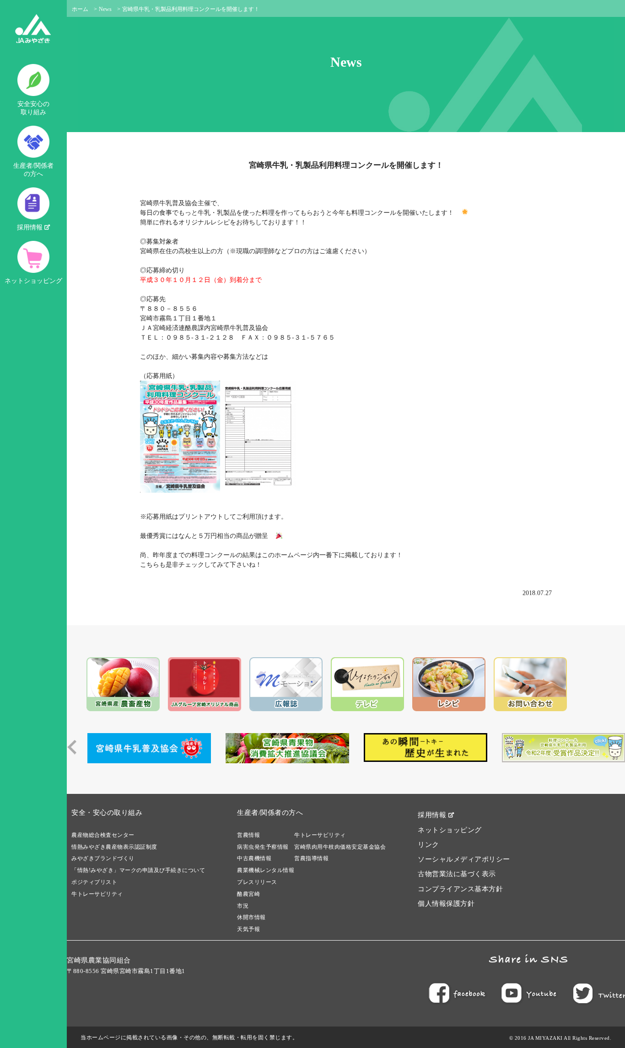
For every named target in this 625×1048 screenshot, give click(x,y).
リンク (428, 844)
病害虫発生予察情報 (263, 847)
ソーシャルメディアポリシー (464, 859)
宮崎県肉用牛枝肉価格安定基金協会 (340, 847)
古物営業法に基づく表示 (457, 874)
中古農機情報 (254, 858)
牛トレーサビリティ (97, 894)
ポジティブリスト (94, 882)
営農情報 (248, 835)
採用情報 (30, 227)
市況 (242, 906)
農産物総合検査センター (103, 835)
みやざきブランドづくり (103, 858)
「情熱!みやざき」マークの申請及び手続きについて (138, 870)
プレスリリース (257, 882)
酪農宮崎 (248, 894)
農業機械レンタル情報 (265, 870)
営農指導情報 (311, 858)
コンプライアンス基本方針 (460, 889)
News (105, 9)
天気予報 (248, 929)
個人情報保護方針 (446, 903)
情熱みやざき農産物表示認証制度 (114, 847)
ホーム (80, 9)
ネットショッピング (33, 280)
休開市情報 (251, 917)
